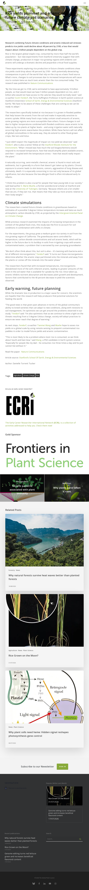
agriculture (17, 375)
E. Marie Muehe (28, 186)
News (33, 22)
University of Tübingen (27, 188)
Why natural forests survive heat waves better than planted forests (21, 839)
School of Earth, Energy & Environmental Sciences (49, 100)
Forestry (12, 570)
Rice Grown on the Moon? (17, 847)
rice (37, 375)
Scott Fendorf (21, 98)
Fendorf (9, 144)
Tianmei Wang (44, 325)
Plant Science (28, 650)
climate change (28, 375)
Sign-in (62, 767)
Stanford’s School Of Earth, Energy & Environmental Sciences (48, 357)
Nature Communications (41, 83)
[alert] (23, 788)
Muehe (58, 325)
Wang (38, 340)
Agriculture (25, 22)
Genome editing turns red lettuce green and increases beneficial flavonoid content (20, 856)
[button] (85, 3)
